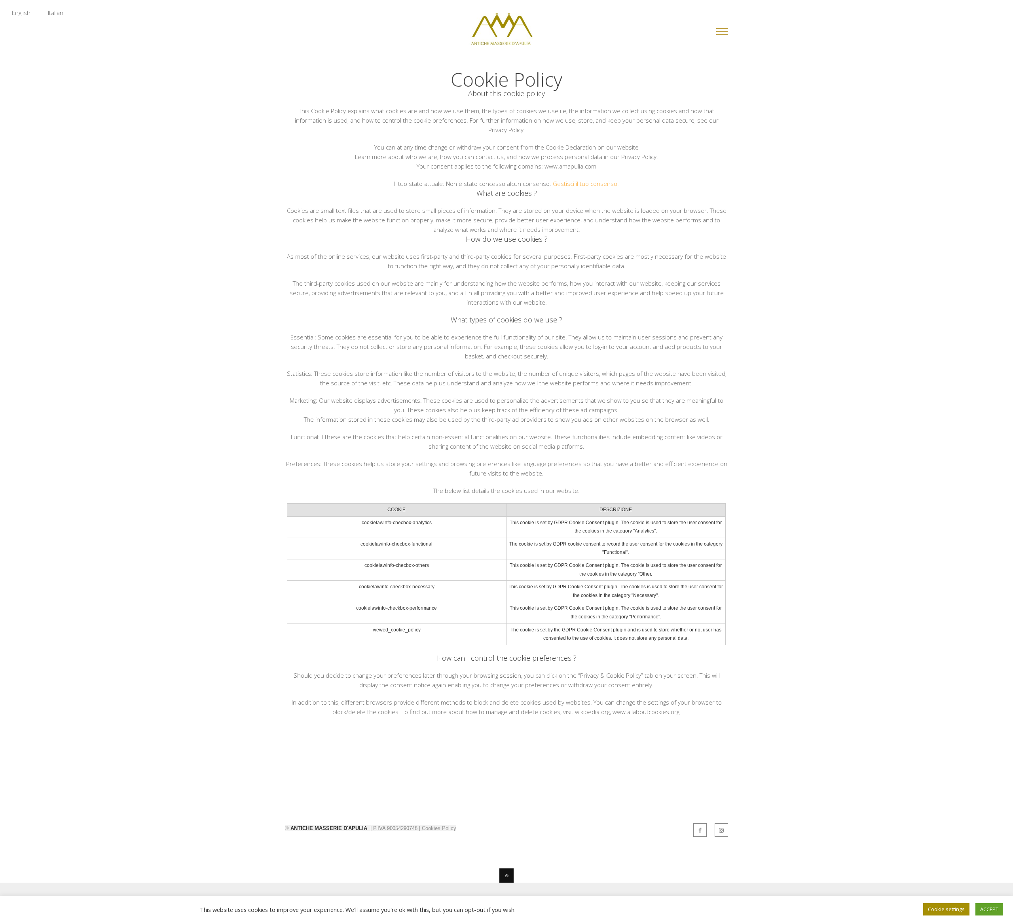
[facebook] (700, 830)
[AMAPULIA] (500, 40)
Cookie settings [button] (946, 909)
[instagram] (721, 830)
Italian (55, 13)
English (21, 13)
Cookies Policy (439, 828)
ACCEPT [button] (989, 909)
